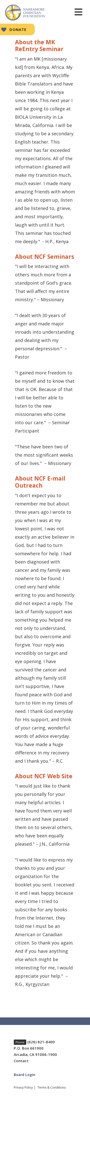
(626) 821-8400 (41, 1041)
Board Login (24, 1074)
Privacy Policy (23, 1087)
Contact (21, 1060)
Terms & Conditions (52, 1087)
